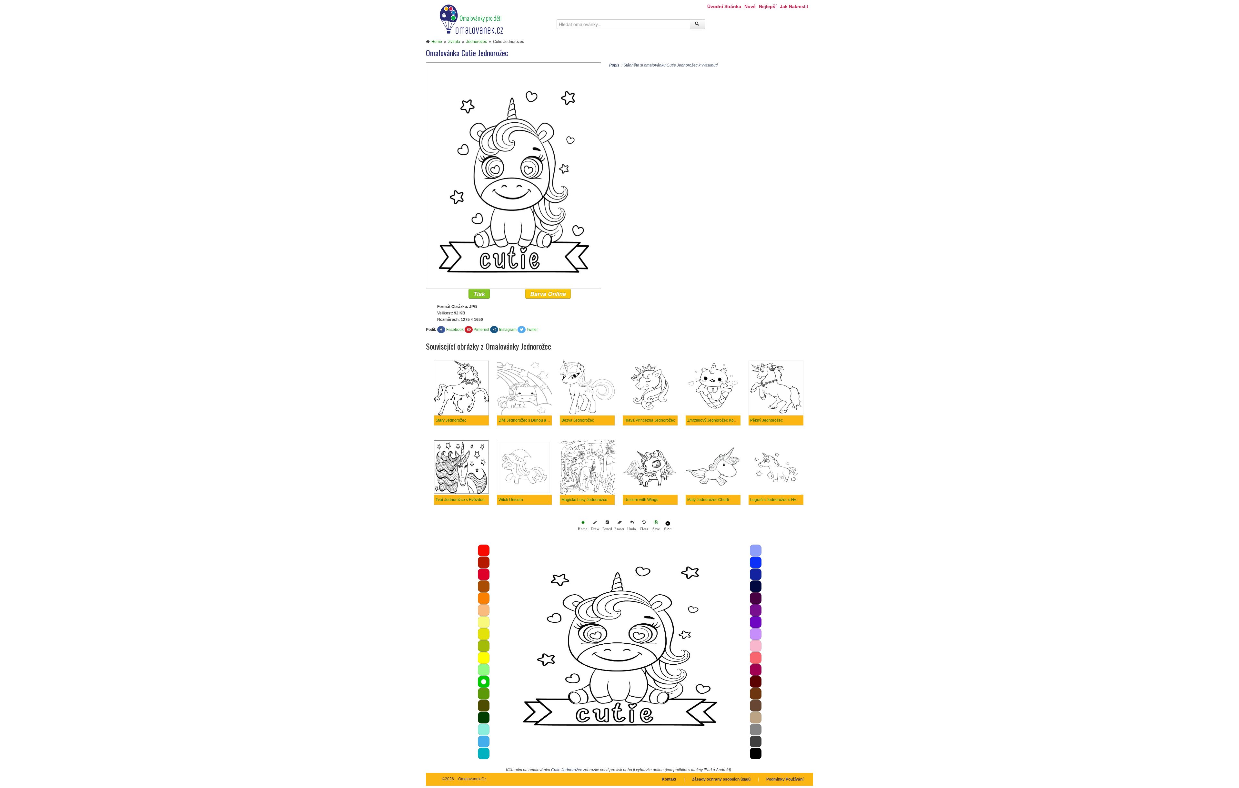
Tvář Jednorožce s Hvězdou (460, 499)
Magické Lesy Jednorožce (584, 499)
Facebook (455, 329)
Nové (750, 6)
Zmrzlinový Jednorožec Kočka (713, 420)
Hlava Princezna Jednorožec (649, 420)
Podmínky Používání (784, 779)
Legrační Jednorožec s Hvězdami (779, 499)
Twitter (532, 329)
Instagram (508, 329)
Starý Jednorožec (451, 420)
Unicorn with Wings (641, 499)
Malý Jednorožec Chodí (708, 499)
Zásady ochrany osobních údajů (721, 779)
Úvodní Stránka (724, 6)
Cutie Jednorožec (566, 770)
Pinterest (481, 329)
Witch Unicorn (511, 499)
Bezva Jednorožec (577, 420)
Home (436, 41)
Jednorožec (476, 41)
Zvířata (454, 41)
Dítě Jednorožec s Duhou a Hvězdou (531, 420)
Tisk (479, 294)
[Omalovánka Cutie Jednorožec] (513, 175)
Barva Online (548, 294)
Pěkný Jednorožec (766, 420)
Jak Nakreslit (794, 6)
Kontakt (669, 779)
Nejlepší (768, 6)
